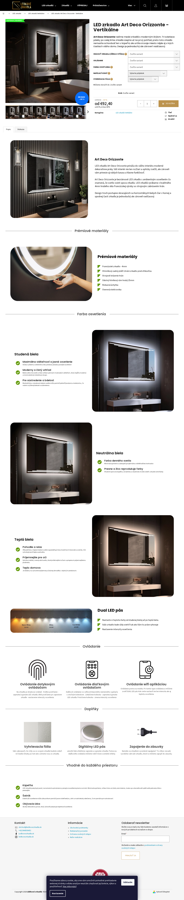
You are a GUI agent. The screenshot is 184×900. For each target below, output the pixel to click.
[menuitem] (49, 5)
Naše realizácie (76, 837)
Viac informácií (69, 886)
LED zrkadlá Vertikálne (124, 113)
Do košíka (170, 103)
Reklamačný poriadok (79, 831)
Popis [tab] (8, 129)
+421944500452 (25, 830)
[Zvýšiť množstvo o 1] (153, 103)
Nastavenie (57, 893)
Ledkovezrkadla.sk (26, 833)
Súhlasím (127, 882)
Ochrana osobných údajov (80, 834)
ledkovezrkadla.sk (26, 836)
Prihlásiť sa (130, 855)
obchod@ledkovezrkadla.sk (30, 827)
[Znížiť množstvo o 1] (140, 103)
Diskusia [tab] (21, 129)
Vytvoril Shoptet (163, 892)
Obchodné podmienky (79, 827)
